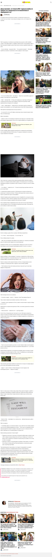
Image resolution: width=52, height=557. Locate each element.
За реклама (9, 553)
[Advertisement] (17, 33)
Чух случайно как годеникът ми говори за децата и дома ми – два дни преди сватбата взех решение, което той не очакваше (9, 525)
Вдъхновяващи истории (12, 512)
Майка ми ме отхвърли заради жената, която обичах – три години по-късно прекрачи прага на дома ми (25, 544)
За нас (1, 553)
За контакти (5, 553)
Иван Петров (21, 464)
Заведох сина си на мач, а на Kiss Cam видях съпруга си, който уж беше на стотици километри (43, 106)
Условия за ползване (14, 553)
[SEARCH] (50, 2)
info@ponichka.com (5, 477)
